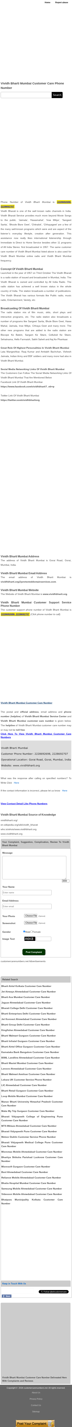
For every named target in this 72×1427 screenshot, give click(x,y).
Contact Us (36, 1405)
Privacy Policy (36, 1399)
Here (16, 782)
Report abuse (61, 3)
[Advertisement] (36, 42)
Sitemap (36, 1412)
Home (47, 3)
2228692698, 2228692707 (15, 614)
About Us (36, 1393)
